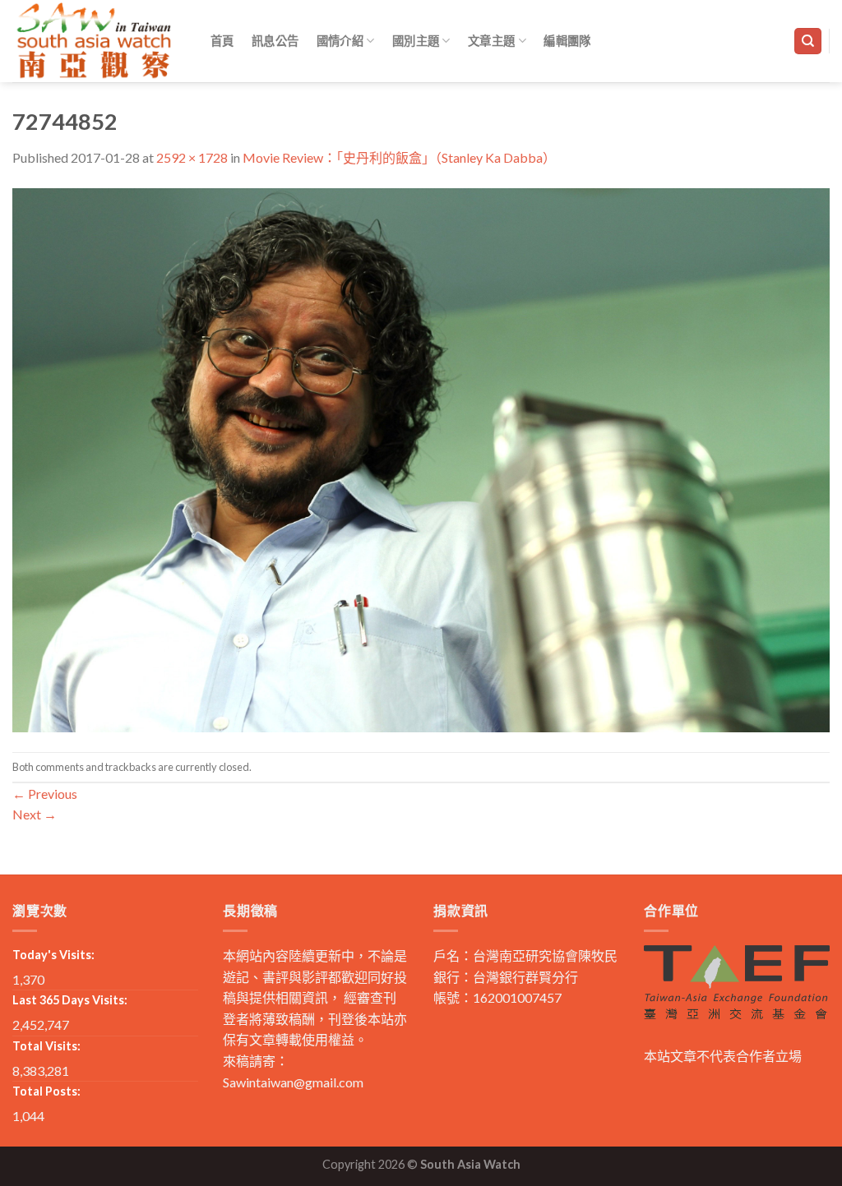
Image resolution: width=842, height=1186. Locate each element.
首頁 (222, 41)
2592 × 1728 (192, 157)
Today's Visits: (53, 955)
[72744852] (421, 458)
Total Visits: (46, 1046)
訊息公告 (275, 41)
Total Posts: (46, 1091)
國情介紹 (340, 41)
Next (34, 814)
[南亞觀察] (94, 41)
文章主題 (491, 41)
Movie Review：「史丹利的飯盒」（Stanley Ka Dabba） (399, 157)
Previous (44, 793)
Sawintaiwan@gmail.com (293, 1082)
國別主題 (415, 41)
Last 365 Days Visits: (69, 1000)
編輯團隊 (567, 41)
